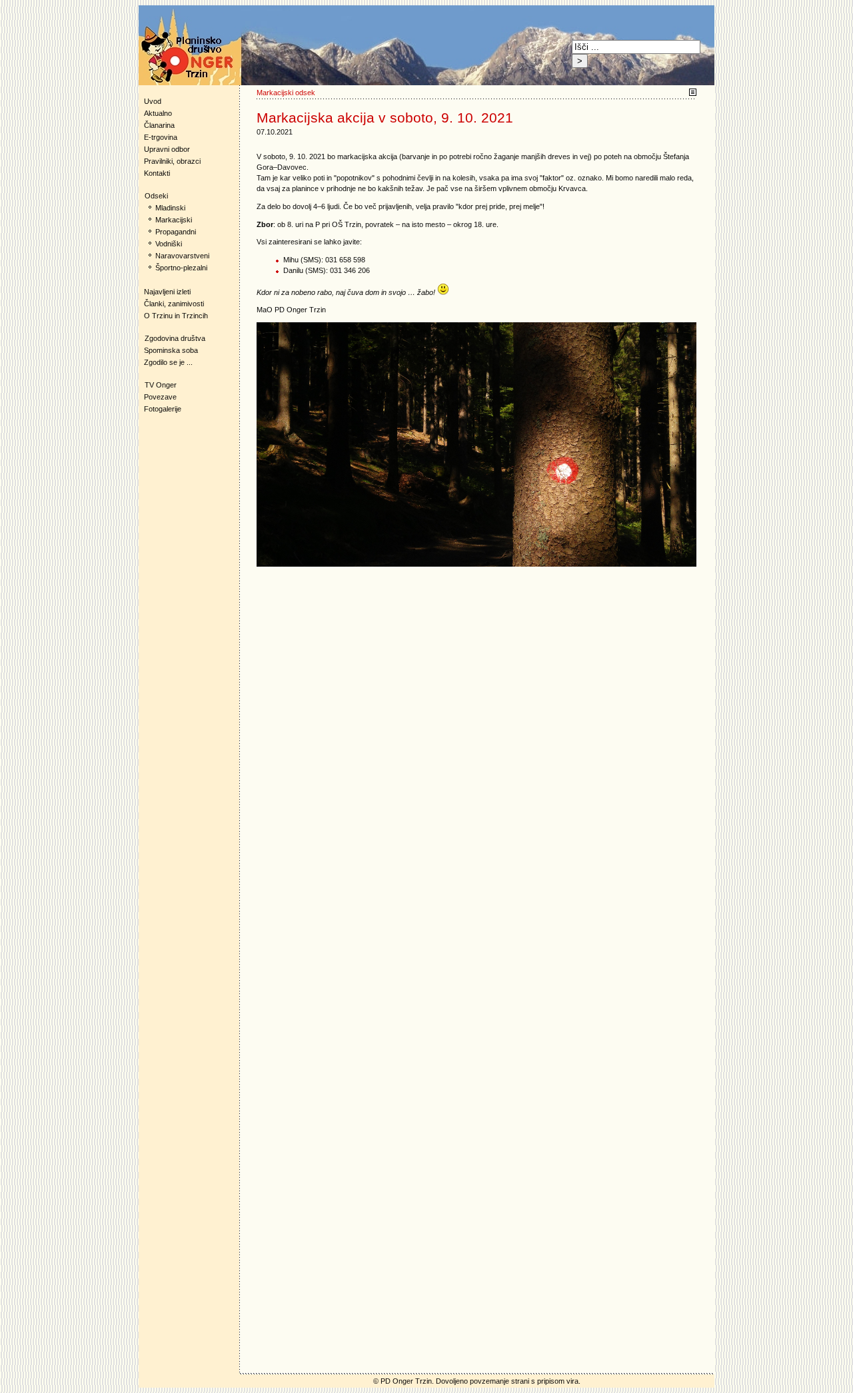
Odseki (153, 196)
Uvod (152, 101)
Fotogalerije (162, 409)
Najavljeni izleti (167, 292)
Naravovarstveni (182, 256)
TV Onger (158, 385)
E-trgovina (160, 137)
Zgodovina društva (172, 338)
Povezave (160, 397)
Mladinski (170, 208)
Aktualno (158, 113)
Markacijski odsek (286, 93)
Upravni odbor (167, 149)
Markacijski (173, 220)
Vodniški (168, 244)
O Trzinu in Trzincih (176, 316)
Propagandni (175, 232)
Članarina (159, 125)
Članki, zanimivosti (174, 304)
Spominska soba (171, 350)
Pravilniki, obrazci (172, 161)
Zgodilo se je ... (168, 362)
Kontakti (157, 173)
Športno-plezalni (181, 268)
